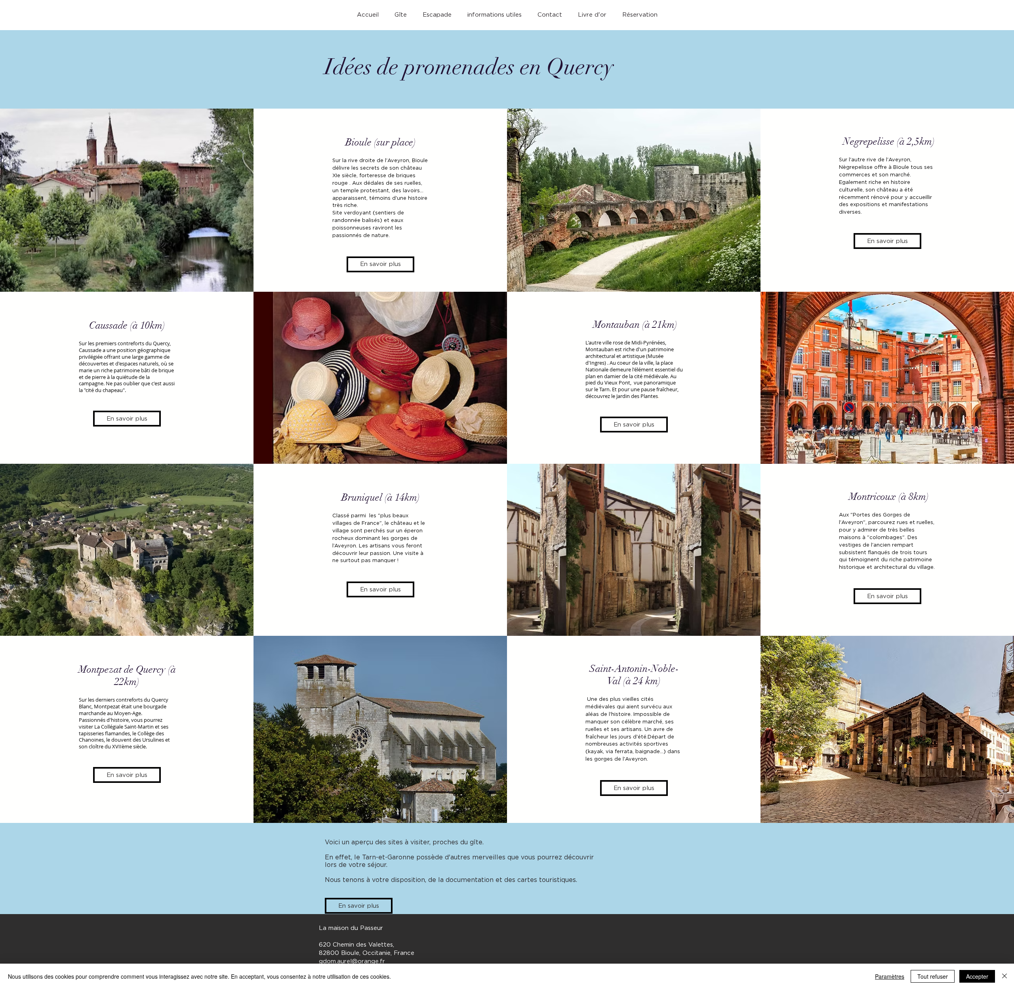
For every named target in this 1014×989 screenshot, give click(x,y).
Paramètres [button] (889, 976)
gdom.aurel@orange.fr (352, 961)
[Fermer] (1004, 976)
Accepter (977, 976)
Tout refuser (932, 976)
